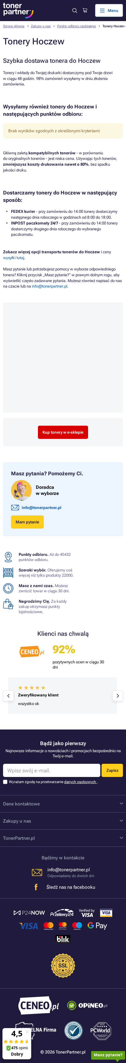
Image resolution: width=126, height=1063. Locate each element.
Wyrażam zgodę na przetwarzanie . (53, 782)
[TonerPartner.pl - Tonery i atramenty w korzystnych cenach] (18, 10)
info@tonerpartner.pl (49, 286)
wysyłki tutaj (13, 257)
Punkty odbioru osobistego (76, 26)
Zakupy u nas (40, 26)
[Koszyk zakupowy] (85, 10)
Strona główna (13, 26)
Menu (113, 10)
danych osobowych (80, 782)
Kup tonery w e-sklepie (63, 432)
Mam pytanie (27, 522)
